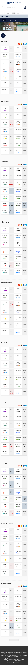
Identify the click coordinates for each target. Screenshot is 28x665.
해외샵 (3, 13)
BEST (4, 20)
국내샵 (7, 13)
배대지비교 (13, 13)
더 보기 (14, 640)
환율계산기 (20, 13)
